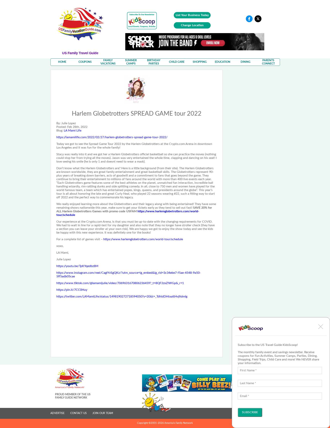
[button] (321, 326)
